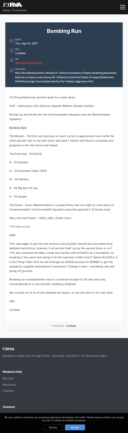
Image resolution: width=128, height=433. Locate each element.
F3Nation (8, 390)
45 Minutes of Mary (29, 63)
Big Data (8, 378)
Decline (53, 427)
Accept (75, 427)
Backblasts (9, 384)
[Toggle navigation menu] (122, 7)
